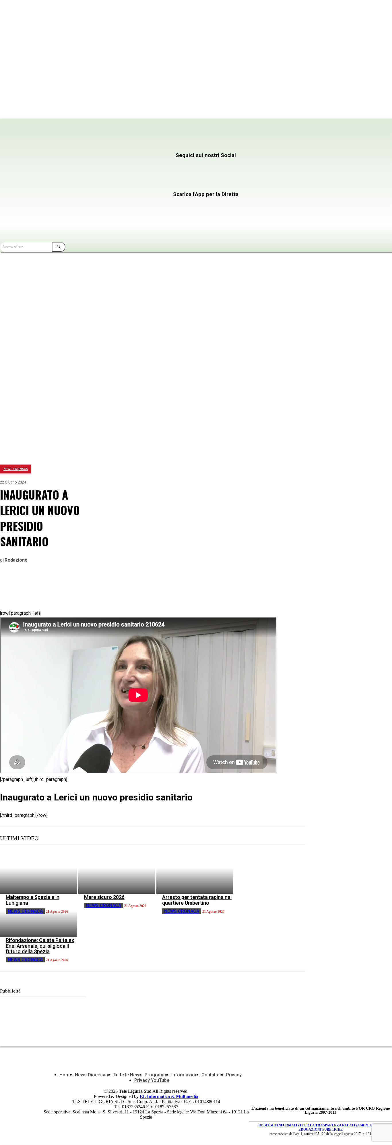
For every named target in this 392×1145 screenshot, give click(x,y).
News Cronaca (15, 469)
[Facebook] (106, 166)
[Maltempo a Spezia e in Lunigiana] (38, 872)
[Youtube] (106, 183)
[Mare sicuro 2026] (116, 872)
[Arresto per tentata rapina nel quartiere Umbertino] (194, 872)
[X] (217, 166)
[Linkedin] (71, 585)
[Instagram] (162, 166)
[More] (92, 585)
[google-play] (153, 218)
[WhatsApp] (50, 585)
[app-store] (153, 205)
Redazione (16, 560)
